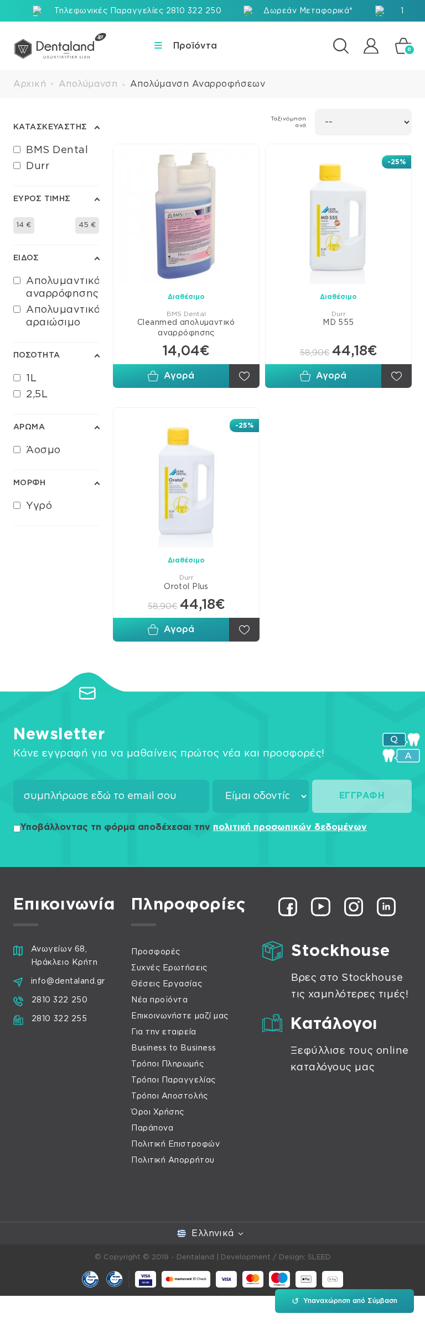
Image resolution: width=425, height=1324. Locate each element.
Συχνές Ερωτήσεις (169, 968)
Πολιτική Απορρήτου (173, 1160)
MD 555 (338, 323)
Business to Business (173, 1048)
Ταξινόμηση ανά (289, 122)
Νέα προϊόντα (159, 1000)
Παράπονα (152, 1128)
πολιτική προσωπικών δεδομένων (290, 827)
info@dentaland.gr (68, 981)
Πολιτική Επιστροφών (175, 1144)
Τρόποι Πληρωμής (167, 1064)
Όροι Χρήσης (157, 1112)
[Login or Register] (371, 45)
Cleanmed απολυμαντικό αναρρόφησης (186, 328)
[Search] (341, 46)
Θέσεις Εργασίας (166, 984)
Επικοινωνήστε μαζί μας (180, 1016)
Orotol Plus (186, 587)
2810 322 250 (59, 1000)
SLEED (319, 1257)
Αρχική (29, 84)
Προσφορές (155, 952)
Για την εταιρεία (163, 1032)
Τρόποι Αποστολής (169, 1096)
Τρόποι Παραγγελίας (173, 1080)
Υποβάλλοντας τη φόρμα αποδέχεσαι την (193, 827)
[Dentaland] (60, 46)
